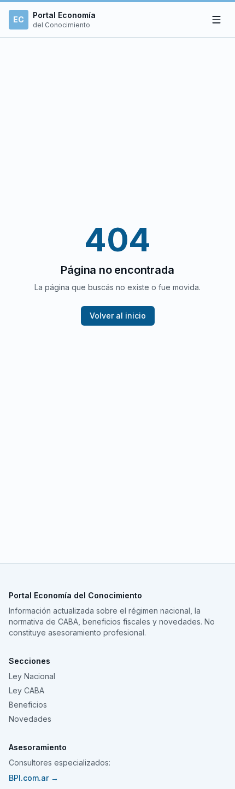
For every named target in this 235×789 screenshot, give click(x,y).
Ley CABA (26, 690)
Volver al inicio (118, 315)
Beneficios (28, 704)
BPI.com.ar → (33, 777)
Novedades (30, 718)
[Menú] (216, 20)
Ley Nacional (32, 676)
